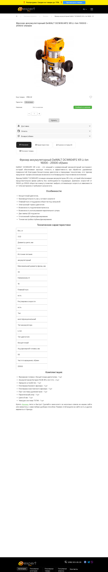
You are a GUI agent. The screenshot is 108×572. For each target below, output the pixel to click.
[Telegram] (88, 562)
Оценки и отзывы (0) (65, 145)
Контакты (74, 569)
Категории (22, 569)
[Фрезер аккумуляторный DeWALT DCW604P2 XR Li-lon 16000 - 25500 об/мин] (54, 61)
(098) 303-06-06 (74, 562)
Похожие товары (27, 151)
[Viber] (92, 562)
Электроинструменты (30, 16)
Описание (24, 145)
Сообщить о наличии (82, 107)
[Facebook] (85, 562)
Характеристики (43, 145)
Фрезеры (45, 16)
